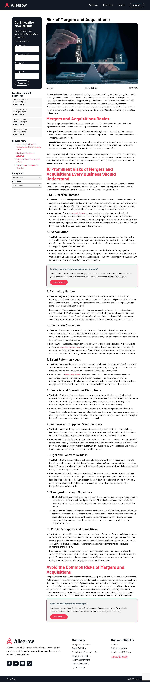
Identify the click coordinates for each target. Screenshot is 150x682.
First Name (19, 63)
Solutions (93, 5)
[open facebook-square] (9, 663)
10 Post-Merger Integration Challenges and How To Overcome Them (28, 146)
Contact (137, 5)
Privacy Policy (11, 679)
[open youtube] (22, 663)
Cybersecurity (78, 667)
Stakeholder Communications (85, 652)
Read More (18, 104)
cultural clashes (78, 213)
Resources (108, 5)
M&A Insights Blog (119, 648)
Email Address (20, 45)
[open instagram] (29, 663)
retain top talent (72, 374)
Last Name (19, 72)
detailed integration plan (69, 347)
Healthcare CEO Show (121, 652)
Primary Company (22, 54)
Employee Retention (81, 656)
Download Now (59, 282)
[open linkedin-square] (16, 663)
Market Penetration (81, 663)
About (121, 5)
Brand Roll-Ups (91, 88)
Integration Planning (81, 644)
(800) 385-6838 (119, 656)
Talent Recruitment (81, 659)
